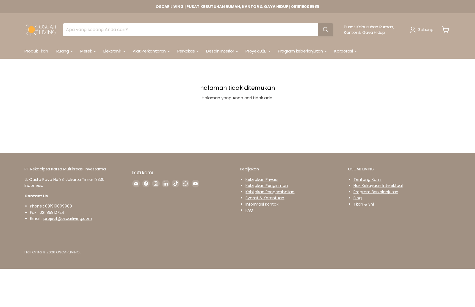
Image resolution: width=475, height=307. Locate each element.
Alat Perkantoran (150, 51)
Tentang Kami (368, 179)
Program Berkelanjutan (376, 192)
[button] (422, 29)
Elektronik (112, 51)
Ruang (63, 51)
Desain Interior (220, 51)
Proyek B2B (256, 51)
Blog (358, 198)
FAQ (249, 210)
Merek (86, 51)
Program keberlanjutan (301, 51)
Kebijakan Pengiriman (266, 185)
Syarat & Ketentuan (264, 198)
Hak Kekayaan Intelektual (378, 185)
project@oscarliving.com (67, 218)
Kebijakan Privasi (261, 179)
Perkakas (186, 51)
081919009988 (58, 206)
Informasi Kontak (261, 204)
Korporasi (344, 51)
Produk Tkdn (36, 51)
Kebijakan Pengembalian (269, 192)
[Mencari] (325, 29)
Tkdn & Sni (364, 204)
